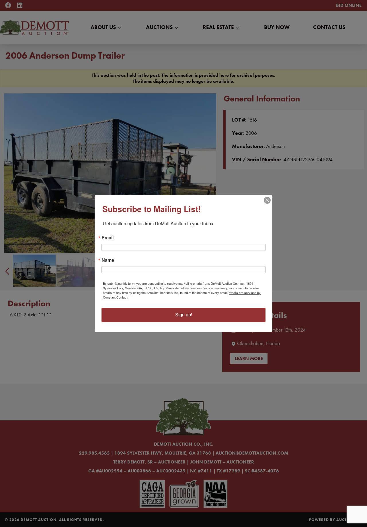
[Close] (267, 200)
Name (107, 260)
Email (107, 237)
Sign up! (183, 314)
